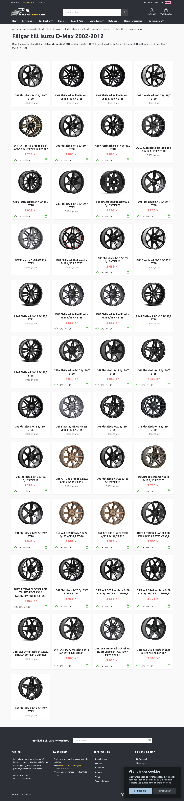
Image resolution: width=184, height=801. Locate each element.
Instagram (142, 763)
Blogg (97, 776)
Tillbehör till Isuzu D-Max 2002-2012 (96, 29)
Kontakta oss (101, 759)
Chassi (60, 20)
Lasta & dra (96, 20)
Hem (14, 20)
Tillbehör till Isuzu (71, 29)
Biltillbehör (45, 20)
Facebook (142, 759)
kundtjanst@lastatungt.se (70, 765)
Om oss (98, 763)
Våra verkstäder (102, 781)
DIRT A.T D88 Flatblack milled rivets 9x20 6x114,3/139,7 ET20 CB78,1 (112, 651)
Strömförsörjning (133, 20)
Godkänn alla (140, 791)
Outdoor (112, 20)
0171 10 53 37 (68, 768)
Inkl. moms (27, 2)
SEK (41, 2)
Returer (98, 772)
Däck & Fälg (77, 20)
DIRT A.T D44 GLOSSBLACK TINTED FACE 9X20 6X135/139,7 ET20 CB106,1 (30, 592)
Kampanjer (31, 26)
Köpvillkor (99, 767)
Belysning (27, 20)
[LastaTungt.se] (28, 12)
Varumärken (155, 20)
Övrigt (15, 26)
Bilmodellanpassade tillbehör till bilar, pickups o (40, 29)
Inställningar (165, 791)
